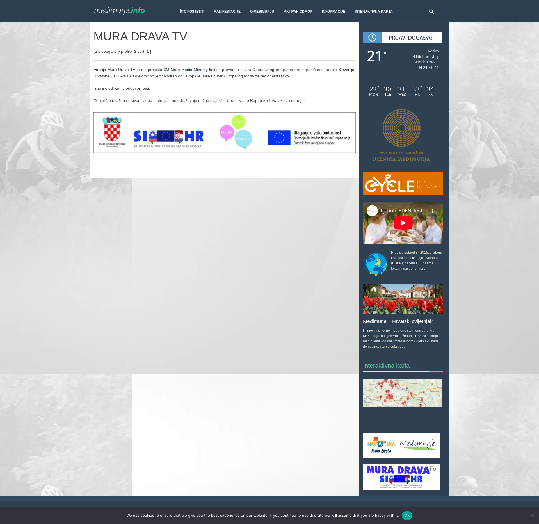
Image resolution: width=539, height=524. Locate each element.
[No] (532, 515)
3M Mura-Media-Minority (186, 69)
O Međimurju (262, 11)
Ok (407, 515)
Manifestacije (227, 11)
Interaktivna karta (374, 11)
